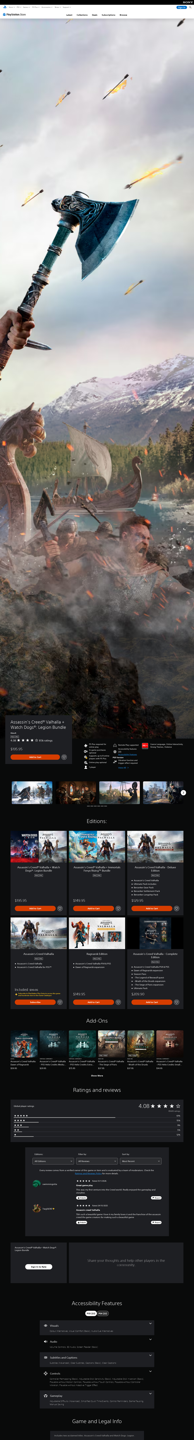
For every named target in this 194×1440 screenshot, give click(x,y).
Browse (123, 15)
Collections (82, 15)
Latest (69, 15)
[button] (127, 754)
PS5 (18, 7)
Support (66, 7)
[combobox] (53, 1161)
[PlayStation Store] (15, 14)
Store (11, 7)
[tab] (91, 1313)
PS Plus (35, 7)
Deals (94, 15)
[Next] (183, 792)
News (57, 7)
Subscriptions (108, 15)
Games (25, 7)
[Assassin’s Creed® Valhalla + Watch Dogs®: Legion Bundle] (32, 792)
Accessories (46, 7)
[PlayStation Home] (5, 7)
